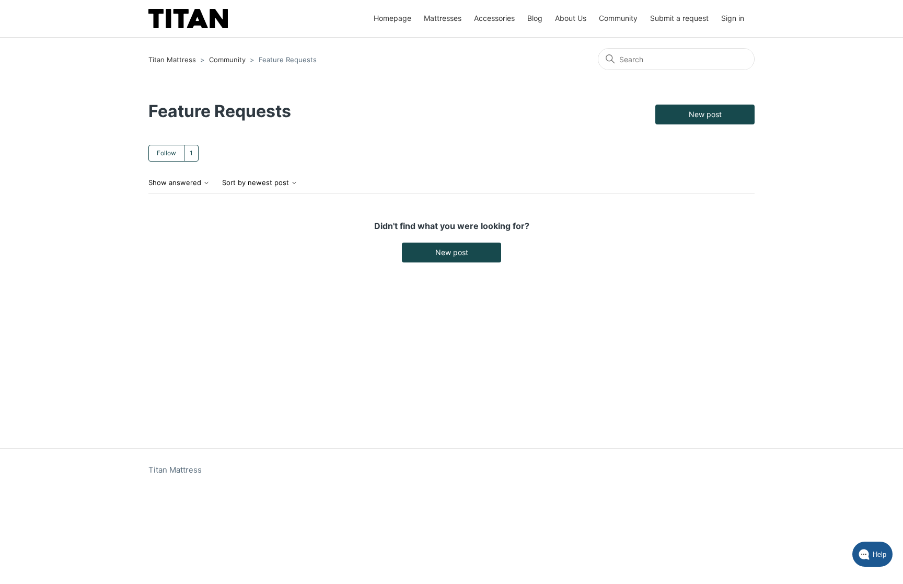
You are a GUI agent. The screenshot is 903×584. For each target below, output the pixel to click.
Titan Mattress (172, 59)
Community (618, 18)
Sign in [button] (732, 18)
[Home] (188, 18)
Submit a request (679, 18)
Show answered (175, 183)
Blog (534, 18)
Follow (166, 153)
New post (705, 114)
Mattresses (442, 18)
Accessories (494, 18)
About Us (570, 18)
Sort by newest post (256, 183)
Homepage (392, 18)
